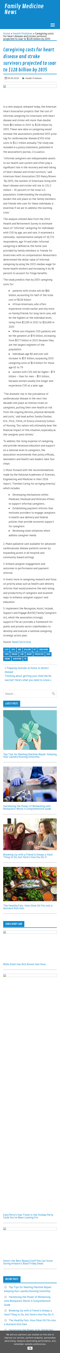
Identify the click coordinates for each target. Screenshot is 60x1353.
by (35, 649)
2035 (13, 649)
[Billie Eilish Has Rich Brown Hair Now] (30, 932)
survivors (17, 658)
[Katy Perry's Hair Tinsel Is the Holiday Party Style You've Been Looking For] (30, 976)
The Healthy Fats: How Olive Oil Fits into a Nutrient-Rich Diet (27, 907)
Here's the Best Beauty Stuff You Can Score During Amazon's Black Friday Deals (28, 1262)
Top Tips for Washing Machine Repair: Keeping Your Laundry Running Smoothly (30, 755)
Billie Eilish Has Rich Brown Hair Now (24, 964)
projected (39, 654)
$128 (6, 649)
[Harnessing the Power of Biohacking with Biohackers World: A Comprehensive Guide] (30, 801)
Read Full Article (21, 642)
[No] (56, 1341)
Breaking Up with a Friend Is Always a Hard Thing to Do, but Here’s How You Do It (27, 856)
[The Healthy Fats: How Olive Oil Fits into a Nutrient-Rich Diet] (30, 900)
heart (29, 654)
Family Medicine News (24, 9)
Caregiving (43, 649)
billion (27, 649)
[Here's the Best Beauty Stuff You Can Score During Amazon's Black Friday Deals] (30, 1229)
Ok (30, 1348)
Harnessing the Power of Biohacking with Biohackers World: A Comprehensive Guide (27, 807)
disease (14, 654)
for (22, 654)
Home (6, 33)
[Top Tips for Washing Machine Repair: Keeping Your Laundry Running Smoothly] (30, 749)
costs (6, 654)
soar (48, 654)
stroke (7, 658)
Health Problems (22, 33)
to (25, 658)
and (19, 649)
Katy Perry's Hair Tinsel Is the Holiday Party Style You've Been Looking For (28, 1216)
